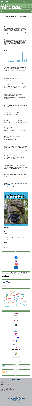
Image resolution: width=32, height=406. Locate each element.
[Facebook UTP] (12, 379)
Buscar (31, 11)
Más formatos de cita (7, 239)
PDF (6, 228)
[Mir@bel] (16, 341)
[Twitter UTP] (14, 379)
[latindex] (16, 313)
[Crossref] (7, 371)
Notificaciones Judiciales (16, 400)
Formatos (3, 366)
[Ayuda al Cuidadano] (19, 379)
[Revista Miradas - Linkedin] (16, 267)
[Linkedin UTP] (18, 379)
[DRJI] (16, 344)
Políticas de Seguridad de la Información (20, 402)
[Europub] (16, 353)
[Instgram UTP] (16, 379)
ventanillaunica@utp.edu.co (21, 398)
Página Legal (3, 365)
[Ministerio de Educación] (27, 1)
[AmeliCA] (16, 360)
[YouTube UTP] (15, 379)
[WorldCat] (16, 320)
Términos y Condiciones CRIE (10, 402)
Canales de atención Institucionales (16, 399)
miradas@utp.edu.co (5, 386)
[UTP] (6, 2)
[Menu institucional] (2, 1)
